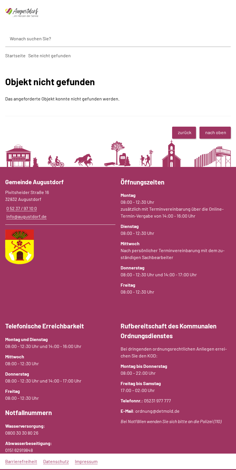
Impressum (86, 461)
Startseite (15, 55)
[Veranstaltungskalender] (229, 190)
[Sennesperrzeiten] (229, 195)
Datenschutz (56, 461)
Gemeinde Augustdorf (34, 181)
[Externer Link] (229, 180)
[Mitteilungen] (229, 185)
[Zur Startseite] (39, 13)
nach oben (215, 132)
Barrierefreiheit (21, 461)
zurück (184, 132)
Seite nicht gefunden (49, 55)
